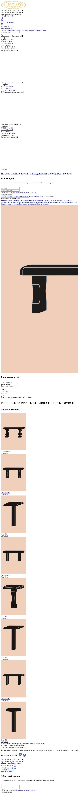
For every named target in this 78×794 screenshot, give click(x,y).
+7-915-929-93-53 (7, 43)
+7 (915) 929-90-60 (7, 22)
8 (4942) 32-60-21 (7, 41)
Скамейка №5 (5, 493)
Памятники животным (69, 202)
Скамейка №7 (5, 451)
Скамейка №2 (5, 699)
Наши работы (48, 202)
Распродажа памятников (27, 204)
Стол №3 (4, 740)
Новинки (25, 200)
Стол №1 (4, 657)
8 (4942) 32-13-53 (7, 39)
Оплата (24, 30)
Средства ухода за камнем (10, 204)
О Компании (11, 30)
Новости (22, 747)
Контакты (42, 30)
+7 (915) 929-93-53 (7, 16)
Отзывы (36, 30)
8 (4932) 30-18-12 (7, 128)
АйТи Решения (19, 745)
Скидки (30, 30)
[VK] (39, 20)
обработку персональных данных (24, 192)
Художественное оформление (11, 202)
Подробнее (4, 453)
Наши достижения (42, 204)
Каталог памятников (20, 196)
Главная (3, 30)
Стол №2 (4, 534)
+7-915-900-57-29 (7, 130)
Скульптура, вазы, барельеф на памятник (58, 200)
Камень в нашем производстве (11, 200)
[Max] (2, 18)
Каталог (19, 30)
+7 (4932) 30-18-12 (7, 26)
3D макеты (56, 202)
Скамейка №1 (5, 575)
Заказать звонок (7, 194)
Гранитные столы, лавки (35, 196)
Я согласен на (19, 192)
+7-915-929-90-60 (7, 86)
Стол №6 (4, 616)
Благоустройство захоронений (32, 202)
